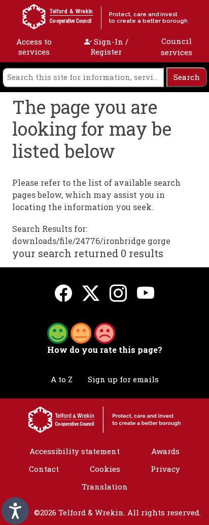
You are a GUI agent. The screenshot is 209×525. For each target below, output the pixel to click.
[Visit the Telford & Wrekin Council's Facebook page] (63, 292)
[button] (81, 332)
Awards (165, 451)
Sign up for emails (123, 379)
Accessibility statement (74, 451)
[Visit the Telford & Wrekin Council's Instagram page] (118, 292)
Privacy (165, 469)
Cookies (105, 469)
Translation (105, 486)
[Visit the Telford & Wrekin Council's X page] (90, 292)
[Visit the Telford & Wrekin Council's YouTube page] (145, 292)
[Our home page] (104, 419)
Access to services (34, 46)
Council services (176, 47)
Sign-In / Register (109, 46)
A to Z (62, 379)
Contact (44, 469)
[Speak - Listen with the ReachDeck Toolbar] (15, 510)
